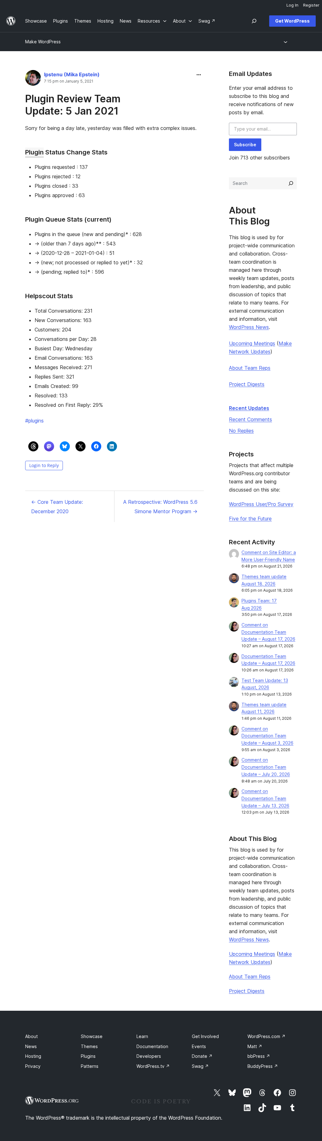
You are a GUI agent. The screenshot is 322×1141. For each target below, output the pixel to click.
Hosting (33, 1056)
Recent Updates (249, 408)
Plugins (88, 1056)
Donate (202, 1056)
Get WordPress (292, 21)
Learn (142, 1036)
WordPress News (249, 327)
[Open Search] (254, 21)
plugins (34, 420)
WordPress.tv (153, 1066)
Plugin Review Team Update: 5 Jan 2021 (72, 105)
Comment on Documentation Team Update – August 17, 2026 (268, 632)
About (31, 1036)
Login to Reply (44, 465)
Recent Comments (250, 419)
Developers (148, 1056)
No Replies (241, 431)
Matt (254, 1046)
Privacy (33, 1066)
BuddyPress (262, 1066)
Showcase (92, 1036)
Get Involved (205, 1036)
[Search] (291, 183)
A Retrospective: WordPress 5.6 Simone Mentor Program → (160, 506)
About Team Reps (249, 368)
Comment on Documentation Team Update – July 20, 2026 (266, 767)
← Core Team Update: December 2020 (57, 506)
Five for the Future (250, 518)
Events (199, 1046)
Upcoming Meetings (252, 343)
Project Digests (246, 384)
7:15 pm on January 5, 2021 (68, 81)
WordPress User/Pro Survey (261, 504)
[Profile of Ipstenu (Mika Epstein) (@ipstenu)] (33, 79)
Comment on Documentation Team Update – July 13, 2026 (265, 798)
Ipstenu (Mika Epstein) (72, 74)
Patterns (89, 1066)
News (31, 1046)
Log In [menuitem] (292, 5)
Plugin (34, 152)
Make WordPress (43, 41)
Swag (200, 1066)
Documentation (152, 1046)
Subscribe (245, 144)
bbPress (258, 1056)
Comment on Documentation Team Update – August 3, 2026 (267, 736)
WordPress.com (266, 1036)
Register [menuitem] (311, 5)
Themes (89, 1046)
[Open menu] (286, 42)
